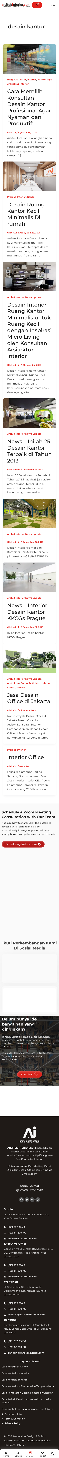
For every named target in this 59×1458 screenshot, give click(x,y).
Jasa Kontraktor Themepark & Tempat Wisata (28, 1386)
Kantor (42, 79)
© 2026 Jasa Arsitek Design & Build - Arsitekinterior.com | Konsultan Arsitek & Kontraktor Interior (27, 1440)
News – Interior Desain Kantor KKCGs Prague (27, 611)
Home (6, 1456)
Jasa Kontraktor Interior (15, 1373)
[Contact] (30, 1453)
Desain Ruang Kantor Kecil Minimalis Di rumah (26, 214)
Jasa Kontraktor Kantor (15, 1379)
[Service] (18, 1453)
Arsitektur (20, 79)
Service (18, 1456)
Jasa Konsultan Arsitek (15, 1366)
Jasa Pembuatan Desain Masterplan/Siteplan (27, 1392)
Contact (30, 1456)
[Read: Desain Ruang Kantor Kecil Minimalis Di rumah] (29, 176)
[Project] (42, 1453)
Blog (10, 79)
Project (11, 196)
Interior (31, 79)
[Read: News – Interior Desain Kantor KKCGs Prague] (29, 577)
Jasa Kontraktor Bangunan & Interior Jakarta (27, 1409)
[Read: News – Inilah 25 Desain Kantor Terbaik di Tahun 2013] (29, 413)
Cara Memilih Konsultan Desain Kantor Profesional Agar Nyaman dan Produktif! (29, 107)
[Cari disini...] (52, 1453)
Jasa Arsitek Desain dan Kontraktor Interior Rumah (26, 1401)
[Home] (6, 1453)
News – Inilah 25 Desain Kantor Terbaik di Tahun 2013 (29, 451)
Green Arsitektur (30, 683)
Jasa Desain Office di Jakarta (28, 698)
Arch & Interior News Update (24, 297)
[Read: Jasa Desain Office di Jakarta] (29, 657)
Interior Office (25, 757)
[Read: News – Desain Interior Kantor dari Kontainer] (29, 513)
